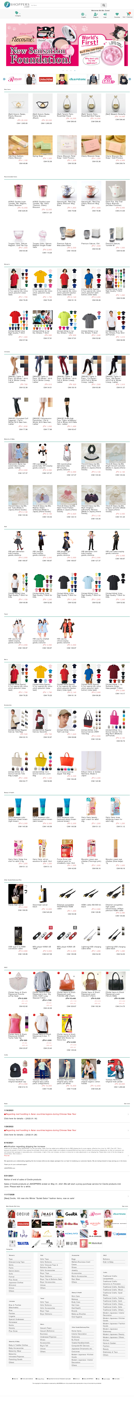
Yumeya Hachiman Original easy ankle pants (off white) (65, 1081)
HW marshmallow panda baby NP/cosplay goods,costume (43, 466)
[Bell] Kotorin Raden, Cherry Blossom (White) (17, 116)
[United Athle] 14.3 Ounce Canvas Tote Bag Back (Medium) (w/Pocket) (114, 733)
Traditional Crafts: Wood (113, 1289)
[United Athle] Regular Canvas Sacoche (42, 731)
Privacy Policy (40, 1378)
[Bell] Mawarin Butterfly (115, 114)
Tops (11, 1259)
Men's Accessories (79, 1276)
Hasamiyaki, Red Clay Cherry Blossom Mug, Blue (66, 203)
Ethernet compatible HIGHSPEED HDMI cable (65, 906)
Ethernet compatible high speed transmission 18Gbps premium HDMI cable (114, 907)
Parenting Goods (15, 1359)
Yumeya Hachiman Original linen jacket (114, 1080)
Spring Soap (38, 156)
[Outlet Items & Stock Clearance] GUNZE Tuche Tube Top (17, 1036)
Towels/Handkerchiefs (81, 1342)
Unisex (11, 1288)
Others (11, 1291)
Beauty (106, 1349)
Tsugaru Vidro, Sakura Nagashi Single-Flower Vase (42, 245)
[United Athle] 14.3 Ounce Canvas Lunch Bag (42, 774)
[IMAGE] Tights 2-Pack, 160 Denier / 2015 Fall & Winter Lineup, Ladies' (113, 379)
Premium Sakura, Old (90, 243)
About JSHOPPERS (88, 1378)
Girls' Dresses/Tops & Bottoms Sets (49, 1266)
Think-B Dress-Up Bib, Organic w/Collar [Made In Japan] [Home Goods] (115, 509)
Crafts (105, 1272)
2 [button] (67, 70)
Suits (11, 1273)
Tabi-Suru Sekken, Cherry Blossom (16, 157)
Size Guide (116, 1378)
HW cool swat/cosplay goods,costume (115, 552)
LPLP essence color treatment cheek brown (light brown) (17, 819)
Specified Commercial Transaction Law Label (59, 1378)
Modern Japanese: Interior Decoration (82, 1361)
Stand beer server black (40, 905)
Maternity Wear (15, 1351)
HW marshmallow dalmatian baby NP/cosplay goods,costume (64, 467)
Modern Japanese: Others (113, 1337)
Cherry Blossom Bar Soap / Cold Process (114, 157)
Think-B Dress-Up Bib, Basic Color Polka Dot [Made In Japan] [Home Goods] (91, 467)
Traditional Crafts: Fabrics (113, 1298)
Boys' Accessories (47, 1282)
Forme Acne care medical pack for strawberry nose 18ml (66, 861)
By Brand (75, 1339)
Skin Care (76, 1296)
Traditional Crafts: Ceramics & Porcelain (112, 1282)
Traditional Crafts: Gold (112, 1301)
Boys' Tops (44, 1273)
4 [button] (75, 70)
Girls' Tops (44, 1259)
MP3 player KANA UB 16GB (42, 947)
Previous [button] (4, 79)
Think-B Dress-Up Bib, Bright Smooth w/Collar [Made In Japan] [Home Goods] (115, 467)
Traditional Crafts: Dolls (112, 1307)
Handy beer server (16, 904)
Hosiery (12, 1328)
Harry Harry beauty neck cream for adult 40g (90, 819)
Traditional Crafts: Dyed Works (112, 1293)
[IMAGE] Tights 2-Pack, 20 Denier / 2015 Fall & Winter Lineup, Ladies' (18, 379)
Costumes (76, 1351)
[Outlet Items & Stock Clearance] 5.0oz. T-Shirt (42, 1036)
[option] (67, 45)
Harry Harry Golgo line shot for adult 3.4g (17, 860)
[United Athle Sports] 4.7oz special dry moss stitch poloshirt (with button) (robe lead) (91, 292)
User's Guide (106, 1378)
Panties (12, 1313)
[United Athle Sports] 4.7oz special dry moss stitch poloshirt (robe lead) (18, 292)
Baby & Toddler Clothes (18, 1345)
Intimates (12, 1301)
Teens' (42, 1298)
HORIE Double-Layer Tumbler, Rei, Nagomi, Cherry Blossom (17, 203)
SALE (105, 1255)
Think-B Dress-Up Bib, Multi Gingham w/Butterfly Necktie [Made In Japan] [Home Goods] (91, 509)
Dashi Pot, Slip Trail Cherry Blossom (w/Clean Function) (114, 203)
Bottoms (106, 1259)
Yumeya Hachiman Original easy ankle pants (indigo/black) (41, 1081)
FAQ (98, 1378)
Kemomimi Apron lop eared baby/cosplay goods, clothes (17, 466)
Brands (74, 1311)
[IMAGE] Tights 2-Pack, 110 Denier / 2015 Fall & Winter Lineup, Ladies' (89, 379)
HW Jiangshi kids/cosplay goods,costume (39, 553)
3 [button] (71, 70)
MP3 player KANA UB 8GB (66, 947)
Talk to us (76, 1378)
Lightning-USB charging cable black (115, 947)
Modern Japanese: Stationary (110, 1330)
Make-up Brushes (79, 1314)
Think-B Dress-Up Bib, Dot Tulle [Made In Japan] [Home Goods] (17, 508)
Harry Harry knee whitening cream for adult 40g (114, 819)
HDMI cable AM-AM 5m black (91, 905)
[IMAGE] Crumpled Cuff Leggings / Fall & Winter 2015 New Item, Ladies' (18, 421)
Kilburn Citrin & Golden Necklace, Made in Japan (91, 774)
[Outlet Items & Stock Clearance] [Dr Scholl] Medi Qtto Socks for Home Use (66, 1037)
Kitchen (106, 1340)
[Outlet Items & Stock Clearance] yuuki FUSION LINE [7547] (66, 994)
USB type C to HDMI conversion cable (17, 947)
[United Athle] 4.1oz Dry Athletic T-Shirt (41, 332)
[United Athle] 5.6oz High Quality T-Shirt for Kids (18, 595)
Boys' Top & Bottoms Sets (51, 1279)
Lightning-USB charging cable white (91, 947)
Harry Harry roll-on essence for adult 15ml (42, 860)
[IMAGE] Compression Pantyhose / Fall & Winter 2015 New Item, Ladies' (42, 421)
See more (127, 1103)
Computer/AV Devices (81, 1345)
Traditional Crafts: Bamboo (114, 1287)
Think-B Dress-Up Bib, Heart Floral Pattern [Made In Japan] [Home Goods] (67, 509)
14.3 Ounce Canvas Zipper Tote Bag (65, 773)
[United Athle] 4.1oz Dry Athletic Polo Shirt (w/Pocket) (115, 333)
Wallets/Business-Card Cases (81, 1263)
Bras (11, 1310)
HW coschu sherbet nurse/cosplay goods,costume (41, 640)
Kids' (41, 1255)
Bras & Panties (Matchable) (15, 1306)
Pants (11, 1268)
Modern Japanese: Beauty (113, 1334)
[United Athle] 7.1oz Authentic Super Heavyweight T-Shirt (114, 686)
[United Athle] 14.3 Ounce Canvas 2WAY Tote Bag (90, 732)
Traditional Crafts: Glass (113, 1304)
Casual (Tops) (45, 1328)
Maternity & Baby (14, 1341)
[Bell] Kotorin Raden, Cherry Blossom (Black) (41, 116)
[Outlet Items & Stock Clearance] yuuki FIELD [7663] (115, 994)
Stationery (76, 1337)
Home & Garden (109, 1343)
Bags (74, 1259)
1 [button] (63, 70)
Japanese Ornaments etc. (82, 1348)
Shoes (42, 1339)
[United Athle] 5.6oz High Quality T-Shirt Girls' (114, 291)
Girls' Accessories (47, 1270)
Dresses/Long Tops (16, 1262)
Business (44, 1334)
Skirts (11, 1265)
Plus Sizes (13, 1279)
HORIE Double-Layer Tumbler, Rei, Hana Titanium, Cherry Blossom (41, 204)
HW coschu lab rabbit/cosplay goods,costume (14, 640)
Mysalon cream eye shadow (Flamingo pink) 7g (91, 861)
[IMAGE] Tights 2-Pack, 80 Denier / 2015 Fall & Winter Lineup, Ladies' (66, 379)
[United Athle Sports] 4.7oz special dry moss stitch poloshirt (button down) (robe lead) (67, 292)
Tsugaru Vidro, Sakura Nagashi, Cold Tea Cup (18, 244)
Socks (11, 1325)
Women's (12, 1255)
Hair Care (75, 1305)
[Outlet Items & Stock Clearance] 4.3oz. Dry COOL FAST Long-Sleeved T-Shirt (42, 995)
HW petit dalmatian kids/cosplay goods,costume (16, 553)
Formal (11, 1276)
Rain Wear (76, 1279)
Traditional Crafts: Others (113, 1310)
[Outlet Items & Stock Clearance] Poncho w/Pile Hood (17, 994)
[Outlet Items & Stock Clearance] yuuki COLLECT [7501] (90, 994)
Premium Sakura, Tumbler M (113, 244)
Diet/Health (76, 1308)
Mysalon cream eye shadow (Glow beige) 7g (114, 861)
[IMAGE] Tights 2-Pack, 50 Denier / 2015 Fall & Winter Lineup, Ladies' (42, 379)
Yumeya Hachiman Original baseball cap (17, 1080)
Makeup (75, 1299)
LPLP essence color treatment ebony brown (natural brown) (66, 819)
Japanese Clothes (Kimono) (16, 1283)
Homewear (13, 1322)
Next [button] (130, 79)
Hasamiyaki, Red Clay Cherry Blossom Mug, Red (90, 203)
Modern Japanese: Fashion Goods (114, 1324)
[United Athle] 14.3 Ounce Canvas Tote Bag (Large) (16, 774)
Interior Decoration (79, 1334)
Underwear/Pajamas (48, 1337)
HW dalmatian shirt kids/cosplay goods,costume (89, 553)
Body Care (76, 1302)
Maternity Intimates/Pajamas (16, 1355)
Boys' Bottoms (46, 1276)
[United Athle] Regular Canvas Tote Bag (17, 731)
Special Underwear (16, 1319)
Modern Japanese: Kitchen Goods (82, 1355)
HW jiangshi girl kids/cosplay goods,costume (63, 553)
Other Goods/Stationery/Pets (80, 1327)
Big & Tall (44, 1345)
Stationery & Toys (110, 1352)
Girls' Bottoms (46, 1262)
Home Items (77, 1331)
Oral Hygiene (77, 1316)
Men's (42, 1324)
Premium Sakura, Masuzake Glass (64, 244)
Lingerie (12, 1316)
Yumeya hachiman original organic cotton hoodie (90, 1081)
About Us (15, 1378)
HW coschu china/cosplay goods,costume (63, 640)
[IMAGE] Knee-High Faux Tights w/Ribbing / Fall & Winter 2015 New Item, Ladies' (67, 421)
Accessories (45, 1342)
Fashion (106, 1346)
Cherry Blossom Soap (90, 156)
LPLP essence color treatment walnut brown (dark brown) (42, 819)
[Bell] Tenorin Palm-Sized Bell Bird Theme (90, 115)
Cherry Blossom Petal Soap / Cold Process (66, 157)
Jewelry (75, 1270)
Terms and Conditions (27, 1378)
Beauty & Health (77, 1292)
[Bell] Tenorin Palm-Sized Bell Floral (65, 115)
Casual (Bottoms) (47, 1331)
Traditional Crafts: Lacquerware (110, 1277)
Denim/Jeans (14, 1271)
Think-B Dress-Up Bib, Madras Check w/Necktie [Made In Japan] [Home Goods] (42, 509)
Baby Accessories (16, 1348)
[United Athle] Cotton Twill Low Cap (66, 731)
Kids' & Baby (108, 1262)
